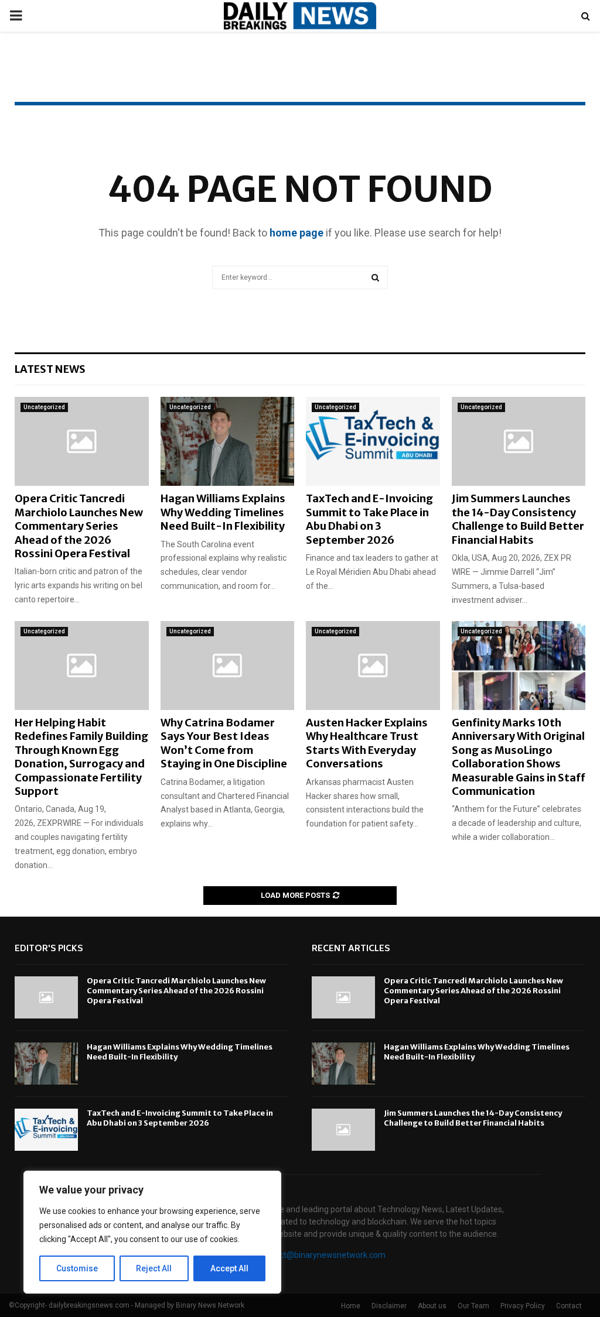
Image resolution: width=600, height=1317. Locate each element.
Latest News (50, 369)
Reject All (154, 1268)
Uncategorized (44, 407)
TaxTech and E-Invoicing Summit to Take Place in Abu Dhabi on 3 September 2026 (369, 519)
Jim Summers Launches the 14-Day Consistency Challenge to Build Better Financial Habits (518, 519)
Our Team (473, 1306)
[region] (152, 1232)
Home (350, 1306)
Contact (569, 1306)
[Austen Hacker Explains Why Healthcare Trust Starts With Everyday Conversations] (373, 665)
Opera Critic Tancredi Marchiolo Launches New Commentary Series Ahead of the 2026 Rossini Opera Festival (79, 526)
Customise (77, 1268)
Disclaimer (389, 1306)
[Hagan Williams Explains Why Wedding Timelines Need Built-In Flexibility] (228, 441)
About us (432, 1306)
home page (296, 233)
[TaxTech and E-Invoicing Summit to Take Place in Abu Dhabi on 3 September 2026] (373, 441)
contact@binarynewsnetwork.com (322, 1255)
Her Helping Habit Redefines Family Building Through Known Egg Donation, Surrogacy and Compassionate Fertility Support (81, 757)
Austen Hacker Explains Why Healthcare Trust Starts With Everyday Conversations (367, 743)
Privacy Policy (522, 1306)
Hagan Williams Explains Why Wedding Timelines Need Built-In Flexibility (223, 512)
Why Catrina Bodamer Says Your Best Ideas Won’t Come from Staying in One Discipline (224, 743)
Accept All (229, 1268)
